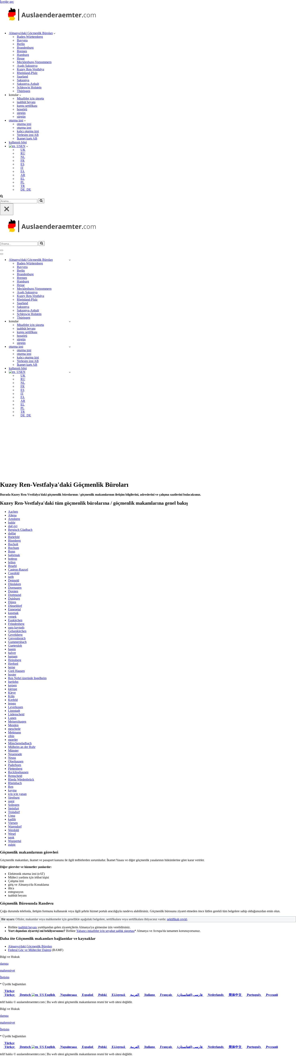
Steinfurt (13, 808)
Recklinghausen (18, 772)
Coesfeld (13, 573)
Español (87, 994)
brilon (12, 562)
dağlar (12, 533)
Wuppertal (14, 841)
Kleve (12, 692)
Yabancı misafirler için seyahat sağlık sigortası (105, 931)
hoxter (12, 674)
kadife (12, 819)
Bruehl (12, 566)
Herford (13, 663)
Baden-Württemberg (30, 36)
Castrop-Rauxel (18, 569)
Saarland (22, 76)
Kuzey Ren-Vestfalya (30, 69)
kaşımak (13, 613)
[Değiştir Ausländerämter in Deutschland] (70, 260)
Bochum (13, 548)
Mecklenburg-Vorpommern (34, 62)
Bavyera (22, 40)
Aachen (13, 511)
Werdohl (13, 830)
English (50, 994)
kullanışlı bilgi (18, 142)
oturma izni (24, 124)
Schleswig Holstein (29, 87)
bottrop (12, 558)
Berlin (21, 44)
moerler (13, 739)
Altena (12, 515)
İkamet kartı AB (27, 138)
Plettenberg (15, 768)
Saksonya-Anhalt (28, 83)
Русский (271, 994)
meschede (14, 728)
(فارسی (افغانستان (189, 994)
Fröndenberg (16, 624)
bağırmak (14, 555)
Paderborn (14, 765)
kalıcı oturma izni (28, 131)
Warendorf (15, 826)
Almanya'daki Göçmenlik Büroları (30, 946)
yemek (12, 616)
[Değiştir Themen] (70, 321)
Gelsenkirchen (17, 631)
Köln (11, 696)
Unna (11, 815)
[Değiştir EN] (70, 372)
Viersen (13, 823)
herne (11, 667)
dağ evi (12, 526)
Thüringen (23, 91)
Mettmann (14, 732)
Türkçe (9, 991)
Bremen (22, 51)
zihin (11, 736)
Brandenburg (25, 47)
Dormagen (15, 587)
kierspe (12, 689)
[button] (54, 33)
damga (4, 963)
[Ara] (1, 196)
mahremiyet (7, 970)
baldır (11, 522)
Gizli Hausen (16, 671)
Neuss (12, 757)
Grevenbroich (17, 638)
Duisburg (14, 598)
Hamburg (23, 54)
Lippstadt (14, 710)
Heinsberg (14, 660)
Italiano (150, 994)
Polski (102, 994)
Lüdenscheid (16, 714)
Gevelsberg (15, 634)
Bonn (11, 551)
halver (12, 652)
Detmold (13, 580)
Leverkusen (15, 707)
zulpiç (12, 844)
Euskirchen (15, 620)
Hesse (21, 58)
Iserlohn (13, 681)
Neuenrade (15, 754)
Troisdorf (14, 812)
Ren (10, 786)
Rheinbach (15, 783)
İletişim (4, 977)
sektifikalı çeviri (177, 919)
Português (254, 994)
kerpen (12, 685)
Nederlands (215, 994)
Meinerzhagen (17, 721)
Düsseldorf (15, 605)
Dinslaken (14, 584)
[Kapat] (6, 209)
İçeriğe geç (7, 1)
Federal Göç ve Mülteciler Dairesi (29, 950)
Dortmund (14, 595)
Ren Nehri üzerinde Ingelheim (27, 678)
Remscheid (15, 776)
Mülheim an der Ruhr (21, 747)
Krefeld (13, 700)
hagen (12, 649)
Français (166, 994)
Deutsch (25, 994)
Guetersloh (15, 645)
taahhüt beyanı (26, 102)
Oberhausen (15, 761)
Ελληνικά (118, 994)
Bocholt (13, 544)
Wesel (12, 833)
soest (11, 801)
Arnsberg (14, 519)
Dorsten (13, 591)
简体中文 (235, 994)
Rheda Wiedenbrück (21, 779)
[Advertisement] (148, 448)
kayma (12, 790)
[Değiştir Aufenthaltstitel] (70, 346)
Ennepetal (14, 609)
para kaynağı (16, 627)
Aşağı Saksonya (27, 65)
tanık (11, 837)
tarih (11, 576)
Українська (68, 994)
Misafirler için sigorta (30, 98)
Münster (13, 750)
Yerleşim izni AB (28, 135)
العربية (134, 994)
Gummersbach (17, 642)
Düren (12, 602)
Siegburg (14, 797)
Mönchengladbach (20, 743)
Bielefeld (14, 537)
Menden (13, 725)
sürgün (21, 113)
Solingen (13, 804)
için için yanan (17, 794)
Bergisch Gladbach (20, 529)
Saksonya (23, 80)
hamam (12, 656)
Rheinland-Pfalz (27, 73)
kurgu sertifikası (27, 105)
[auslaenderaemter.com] (50, 26)
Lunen (12, 718)
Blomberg (14, 540)
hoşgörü (22, 109)
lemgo (12, 703)
